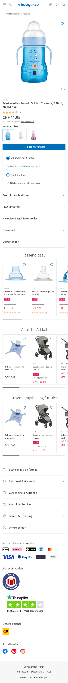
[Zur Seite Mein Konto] (51, 5)
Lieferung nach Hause (22, 157)
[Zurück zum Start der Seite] (65, 661)
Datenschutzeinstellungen (34, 677)
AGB (49, 671)
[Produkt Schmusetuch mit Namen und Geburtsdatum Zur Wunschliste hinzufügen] (24, 339)
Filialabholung (18, 175)
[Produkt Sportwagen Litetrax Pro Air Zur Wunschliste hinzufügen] (52, 339)
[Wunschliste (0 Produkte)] (57, 5)
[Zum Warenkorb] (63, 5)
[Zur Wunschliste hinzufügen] (62, 23)
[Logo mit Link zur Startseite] (28, 5)
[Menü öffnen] (4, 5)
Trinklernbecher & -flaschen (18, 13)
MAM (6, 99)
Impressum (22, 671)
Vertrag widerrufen (34, 666)
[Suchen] (11, 5)
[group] (34, 52)
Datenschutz (37, 671)
